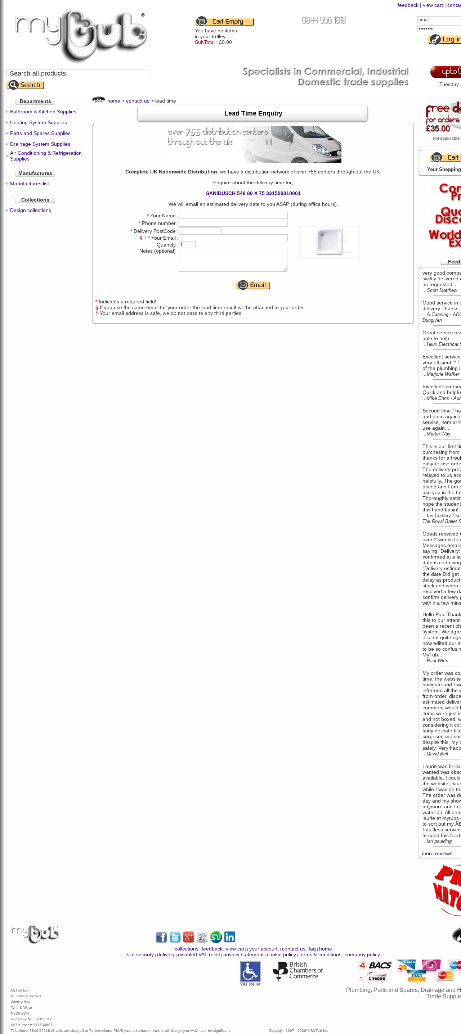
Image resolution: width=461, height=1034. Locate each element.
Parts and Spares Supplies (40, 133)
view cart (433, 5)
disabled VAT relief (199, 954)
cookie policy (281, 954)
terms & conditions (320, 954)
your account (264, 949)
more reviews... (439, 853)
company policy (362, 954)
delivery (166, 954)
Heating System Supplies (38, 122)
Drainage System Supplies (40, 144)
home (113, 101)
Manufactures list (29, 183)
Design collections (30, 210)
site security (140, 954)
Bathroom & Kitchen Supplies (43, 111)
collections (186, 949)
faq (312, 949)
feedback (408, 5)
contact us (137, 101)
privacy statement (243, 954)
